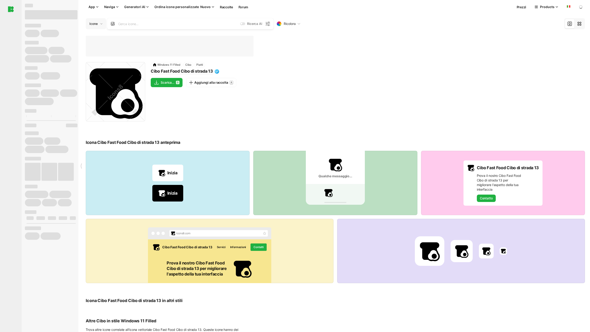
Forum (243, 7)
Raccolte (226, 7)
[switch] (242, 23)
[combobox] (568, 7)
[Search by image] (112, 23)
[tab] (569, 23)
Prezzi (521, 7)
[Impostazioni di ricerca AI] (267, 23)
